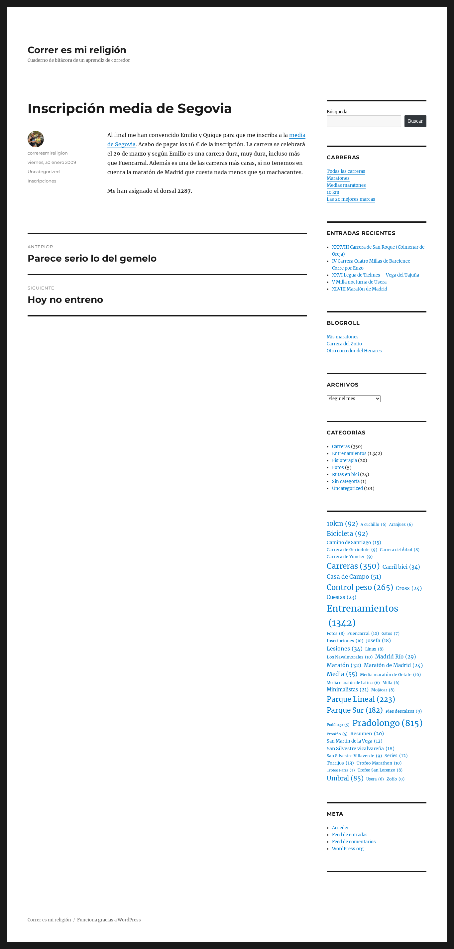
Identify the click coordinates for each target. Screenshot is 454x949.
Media (342, 674)
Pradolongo (387, 723)
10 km (333, 192)
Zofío (395, 778)
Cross (409, 588)
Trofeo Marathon (379, 763)
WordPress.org (348, 849)
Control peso (360, 587)
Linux (374, 649)
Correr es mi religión (77, 50)
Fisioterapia (344, 460)
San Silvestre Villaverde (354, 755)
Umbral (345, 778)
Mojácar (383, 689)
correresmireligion (48, 153)
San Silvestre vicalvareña (361, 749)
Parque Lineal (361, 699)
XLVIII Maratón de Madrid (359, 289)
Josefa (378, 641)
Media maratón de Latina (353, 682)
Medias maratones (346, 185)
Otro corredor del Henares (354, 351)
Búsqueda (337, 112)
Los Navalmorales (350, 656)
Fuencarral (363, 633)
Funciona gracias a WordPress (109, 920)
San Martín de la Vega (355, 741)
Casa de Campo (354, 576)
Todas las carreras (346, 171)
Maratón (344, 665)
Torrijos (340, 763)
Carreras (341, 446)
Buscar (415, 121)
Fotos (338, 467)
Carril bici (401, 566)
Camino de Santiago (354, 542)
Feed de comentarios (354, 842)
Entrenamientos (349, 453)
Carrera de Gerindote (352, 549)
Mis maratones (343, 337)
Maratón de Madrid (393, 665)
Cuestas (341, 597)
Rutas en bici (345, 474)
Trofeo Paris (341, 770)
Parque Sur (355, 710)
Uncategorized (44, 171)
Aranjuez (401, 524)
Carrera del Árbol (399, 549)
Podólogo (338, 725)
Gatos (390, 633)
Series (396, 756)
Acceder (340, 828)
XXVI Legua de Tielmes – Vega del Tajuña (375, 275)
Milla (391, 682)
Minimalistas (348, 690)
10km (342, 524)
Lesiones (345, 648)
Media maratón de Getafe (390, 674)
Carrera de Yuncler (350, 556)
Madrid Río (395, 656)
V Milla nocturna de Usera (359, 282)
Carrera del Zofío (344, 344)
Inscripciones (42, 180)
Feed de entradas (350, 835)
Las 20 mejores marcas (351, 199)
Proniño (337, 734)
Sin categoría (346, 481)
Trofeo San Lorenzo (380, 770)
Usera (375, 779)
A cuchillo (374, 524)
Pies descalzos (404, 711)
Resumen (367, 734)
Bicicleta (347, 533)
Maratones (338, 178)
